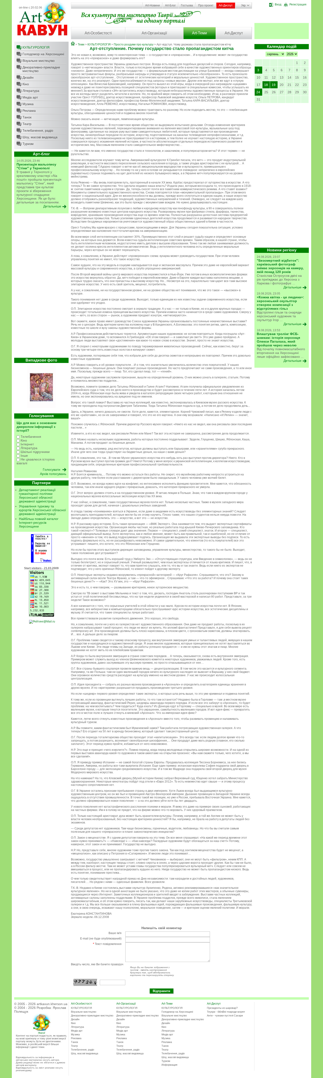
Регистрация (297, 4)
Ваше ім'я (115, 933)
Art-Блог (170, 5)
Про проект (206, 5)
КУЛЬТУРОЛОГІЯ (35, 47)
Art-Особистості (98, 33)
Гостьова (187, 5)
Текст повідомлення (107, 944)
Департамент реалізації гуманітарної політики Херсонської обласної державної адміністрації (37, 495)
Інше (24, 455)
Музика (28, 104)
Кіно (25, 84)
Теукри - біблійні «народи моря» (226, 1011)
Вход (278, 4)
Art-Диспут (226, 5)
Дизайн (28, 77)
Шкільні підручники (35, 452)
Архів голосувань (53, 474)
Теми (81, 44)
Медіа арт (30, 97)
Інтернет (27, 444)
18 (266, 85)
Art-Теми (199, 33)
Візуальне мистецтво (38, 61)
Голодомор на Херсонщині (43, 54)
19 (273, 85)
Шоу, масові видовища (39, 137)
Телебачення (30, 436)
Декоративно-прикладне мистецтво (41, 69)
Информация (169, 1064)
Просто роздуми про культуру (133, 44)
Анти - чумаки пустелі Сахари (225, 1015)
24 (258, 92)
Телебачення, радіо (37, 130)
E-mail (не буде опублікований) (101, 938)
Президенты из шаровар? (222, 1007)
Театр (26, 124)
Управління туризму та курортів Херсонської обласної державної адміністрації (42, 510)
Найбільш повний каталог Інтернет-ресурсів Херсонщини (38, 522)
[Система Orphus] (41, 561)
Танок (26, 117)
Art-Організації (154, 33)
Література (30, 91)
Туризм (28, 144)
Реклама (29, 110)
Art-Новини (152, 5)
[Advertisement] (41, 287)
